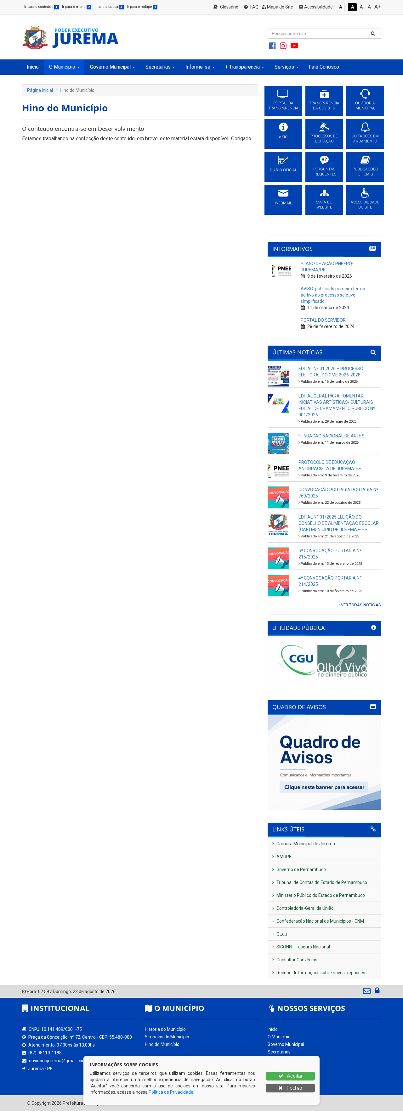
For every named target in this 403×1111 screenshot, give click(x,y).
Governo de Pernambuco (300, 869)
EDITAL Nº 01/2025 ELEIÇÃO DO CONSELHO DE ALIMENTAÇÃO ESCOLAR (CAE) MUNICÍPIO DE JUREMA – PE (338, 523)
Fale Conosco (324, 67)
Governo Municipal (286, 1044)
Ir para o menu (76, 7)
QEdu (281, 933)
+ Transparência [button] (242, 67)
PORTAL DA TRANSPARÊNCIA (283, 105)
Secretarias (279, 1051)
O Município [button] (62, 67)
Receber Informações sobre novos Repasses (320, 972)
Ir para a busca (108, 7)
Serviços (276, 1074)
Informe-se (279, 1059)
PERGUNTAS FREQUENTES (324, 171)
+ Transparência (284, 1066)
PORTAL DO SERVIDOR (323, 320)
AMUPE (283, 856)
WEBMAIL (283, 203)
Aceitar (294, 1076)
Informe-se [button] (197, 67)
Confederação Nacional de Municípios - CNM (319, 921)
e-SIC (283, 137)
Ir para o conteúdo (40, 7)
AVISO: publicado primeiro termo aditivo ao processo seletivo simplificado (333, 295)
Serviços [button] (284, 67)
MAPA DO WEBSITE (324, 204)
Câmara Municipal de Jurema (305, 843)
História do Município (165, 1029)
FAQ (253, 6)
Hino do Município (162, 1044)
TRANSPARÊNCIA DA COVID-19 (324, 105)
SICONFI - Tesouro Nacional (302, 946)
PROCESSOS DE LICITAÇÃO (324, 138)
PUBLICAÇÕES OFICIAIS (365, 171)
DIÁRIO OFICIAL (283, 170)
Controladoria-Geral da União (304, 908)
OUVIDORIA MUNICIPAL (365, 105)
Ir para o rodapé (141, 7)
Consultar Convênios (296, 959)
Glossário (228, 6)
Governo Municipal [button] (110, 67)
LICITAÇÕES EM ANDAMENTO (365, 138)
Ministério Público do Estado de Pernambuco (320, 895)
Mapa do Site (279, 6)
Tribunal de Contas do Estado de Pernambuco (321, 882)
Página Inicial (40, 90)
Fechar (293, 1088)
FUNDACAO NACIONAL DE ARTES (331, 435)
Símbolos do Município (167, 1036)
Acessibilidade (318, 6)
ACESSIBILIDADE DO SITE (365, 204)
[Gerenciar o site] (377, 992)
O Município (279, 1036)
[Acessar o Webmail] (367, 992)
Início (33, 67)
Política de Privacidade (171, 1092)
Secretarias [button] (158, 67)
